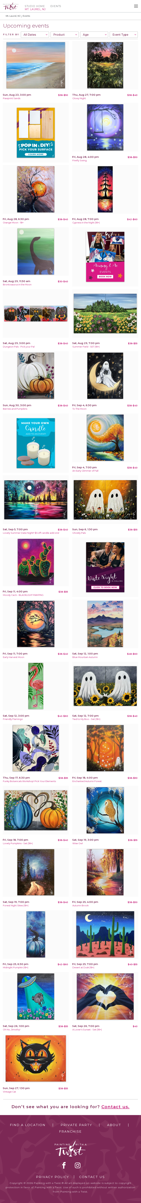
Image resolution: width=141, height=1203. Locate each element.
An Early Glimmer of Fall (85, 470)
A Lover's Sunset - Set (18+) (87, 1029)
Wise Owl (77, 843)
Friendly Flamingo (13, 719)
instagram (77, 1165)
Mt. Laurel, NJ (13, 16)
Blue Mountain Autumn (85, 657)
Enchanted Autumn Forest (87, 781)
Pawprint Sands (11, 98)
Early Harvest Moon (13, 657)
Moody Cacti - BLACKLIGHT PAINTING (23, 595)
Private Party (76, 1125)
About (114, 1125)
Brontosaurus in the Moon (17, 284)
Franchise (70, 1131)
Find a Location (28, 1125)
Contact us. (115, 1106)
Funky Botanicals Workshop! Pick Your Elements (29, 781)
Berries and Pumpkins (15, 409)
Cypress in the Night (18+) (86, 222)
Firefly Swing (79, 160)
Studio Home (35, 6)
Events (55, 6)
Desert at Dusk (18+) (83, 967)
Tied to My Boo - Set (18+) (86, 719)
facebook (64, 1165)
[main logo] (10, 4)
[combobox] (35, 34)
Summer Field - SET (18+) (86, 346)
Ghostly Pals (79, 533)
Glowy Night (79, 98)
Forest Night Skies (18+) (15, 905)
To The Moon (79, 409)
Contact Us (92, 1177)
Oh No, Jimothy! (11, 1029)
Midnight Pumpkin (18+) (15, 967)
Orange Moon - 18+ (13, 222)
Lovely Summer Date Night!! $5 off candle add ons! (31, 533)
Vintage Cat (9, 1091)
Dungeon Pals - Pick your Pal (19, 346)
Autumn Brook (80, 905)
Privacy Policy (52, 1177)
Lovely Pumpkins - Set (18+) (18, 843)
